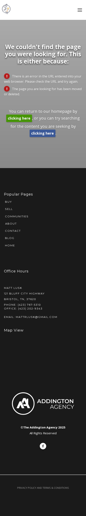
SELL (8, 209)
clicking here (19, 118)
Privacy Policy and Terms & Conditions (43, 488)
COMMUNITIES (16, 216)
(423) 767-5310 (29, 304)
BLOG (9, 238)
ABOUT (11, 223)
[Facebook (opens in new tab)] (43, 446)
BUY (8, 201)
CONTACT (12, 230)
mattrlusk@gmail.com (36, 316)
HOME (9, 245)
